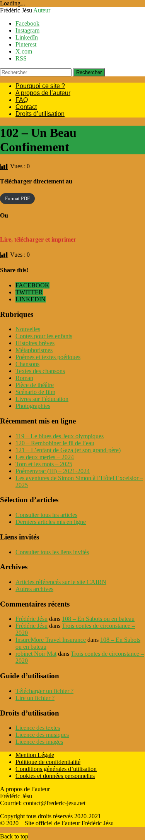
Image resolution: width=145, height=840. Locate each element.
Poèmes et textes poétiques (47, 357)
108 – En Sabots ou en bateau (98, 618)
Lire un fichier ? (35, 698)
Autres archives (34, 589)
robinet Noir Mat (35, 653)
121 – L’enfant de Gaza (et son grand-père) (68, 450)
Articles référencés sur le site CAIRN (60, 582)
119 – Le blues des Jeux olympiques (59, 436)
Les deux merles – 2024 (44, 457)
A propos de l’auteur (42, 93)
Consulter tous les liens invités (52, 552)
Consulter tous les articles (46, 515)
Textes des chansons (40, 371)
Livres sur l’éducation (41, 399)
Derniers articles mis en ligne (50, 522)
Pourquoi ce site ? (40, 86)
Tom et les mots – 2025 (43, 464)
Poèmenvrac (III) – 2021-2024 (52, 471)
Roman (24, 378)
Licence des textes (37, 727)
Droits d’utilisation (40, 114)
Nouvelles (27, 329)
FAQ (21, 100)
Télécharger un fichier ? (44, 691)
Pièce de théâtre (34, 385)
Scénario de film (35, 392)
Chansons (27, 364)
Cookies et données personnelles (55, 776)
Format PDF (17, 198)
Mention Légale (34, 755)
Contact (26, 107)
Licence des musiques (42, 734)
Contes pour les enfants (43, 336)
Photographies (32, 406)
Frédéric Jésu (31, 618)
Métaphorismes (34, 350)
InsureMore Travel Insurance (50, 639)
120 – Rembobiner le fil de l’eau (54, 443)
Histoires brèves (35, 343)
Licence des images (39, 741)
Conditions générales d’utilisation (56, 769)
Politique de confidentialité (47, 762)
